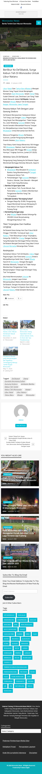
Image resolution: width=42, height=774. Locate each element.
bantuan (33, 620)
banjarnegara (22, 620)
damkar (19, 634)
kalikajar (15, 643)
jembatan (32, 170)
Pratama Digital (24, 767)
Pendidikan (35, 1)
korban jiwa (8, 653)
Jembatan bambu (27, 384)
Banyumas (7, 624)
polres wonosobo (17, 676)
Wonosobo (15, 56)
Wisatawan (11, 170)
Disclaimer (33, 753)
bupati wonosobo (10, 629)
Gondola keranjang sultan (15, 381)
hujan (35, 634)
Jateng (6, 643)
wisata (13, 102)
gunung (25, 178)
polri (29, 676)
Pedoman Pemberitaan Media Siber (16, 741)
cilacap (22, 629)
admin (8, 83)
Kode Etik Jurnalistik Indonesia (14, 753)
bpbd (16, 624)
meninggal (7, 657)
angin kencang (9, 620)
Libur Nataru (21, 392)
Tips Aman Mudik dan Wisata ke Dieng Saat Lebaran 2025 (19, 562)
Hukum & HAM (15, 4)
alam (13, 94)
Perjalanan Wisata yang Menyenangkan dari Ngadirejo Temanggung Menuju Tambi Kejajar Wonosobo (10, 361)
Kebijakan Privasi (9, 747)
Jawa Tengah (23, 104)
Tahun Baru (20, 88)
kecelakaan (7, 648)
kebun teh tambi (11, 387)
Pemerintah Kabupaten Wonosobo (15, 667)
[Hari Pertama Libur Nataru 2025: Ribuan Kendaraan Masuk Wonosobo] (10, 324)
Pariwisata (7, 662)
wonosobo (30, 395)
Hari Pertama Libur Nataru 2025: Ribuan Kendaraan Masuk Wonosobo (10, 333)
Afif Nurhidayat (9, 615)
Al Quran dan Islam (25, 1)
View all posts (21, 425)
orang (29, 150)
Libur (5, 88)
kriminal (18, 653)
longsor (27, 653)
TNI (11, 686)
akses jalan (21, 615)
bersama (12, 246)
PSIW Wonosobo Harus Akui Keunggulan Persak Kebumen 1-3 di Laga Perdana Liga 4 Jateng (18, 533)
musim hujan (27, 657)
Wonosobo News (10, 20)
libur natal (9, 392)
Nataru (29, 88)
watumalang (19, 686)
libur (17, 140)
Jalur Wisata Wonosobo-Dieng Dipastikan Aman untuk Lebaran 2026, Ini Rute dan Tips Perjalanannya (27, 335)
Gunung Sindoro (11, 384)
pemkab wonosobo (10, 672)
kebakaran (24, 643)
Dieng (32, 94)
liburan (6, 246)
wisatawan (7, 131)
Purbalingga (8, 681)
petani (32, 672)
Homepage (6, 56)
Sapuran (30, 681)
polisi (6, 676)
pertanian (23, 672)
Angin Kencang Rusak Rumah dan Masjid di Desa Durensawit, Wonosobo (19, 478)
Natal (10, 88)
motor (17, 657)
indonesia (15, 639)
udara (23, 117)
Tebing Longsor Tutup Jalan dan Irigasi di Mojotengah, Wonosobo (20, 506)
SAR (5, 686)
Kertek (17, 648)
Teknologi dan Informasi (10, 1)
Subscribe (9, 597)
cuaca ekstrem (9, 634)
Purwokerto (20, 681)
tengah (33, 172)
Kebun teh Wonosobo (13, 389)
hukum (6, 639)
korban (25, 648)
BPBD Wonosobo (26, 624)
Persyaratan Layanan (27, 747)
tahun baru (9, 395)
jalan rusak (26, 639)
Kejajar (5, 104)
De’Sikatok (16, 378)
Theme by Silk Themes (21, 771)
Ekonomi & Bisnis (26, 4)
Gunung (21, 123)
